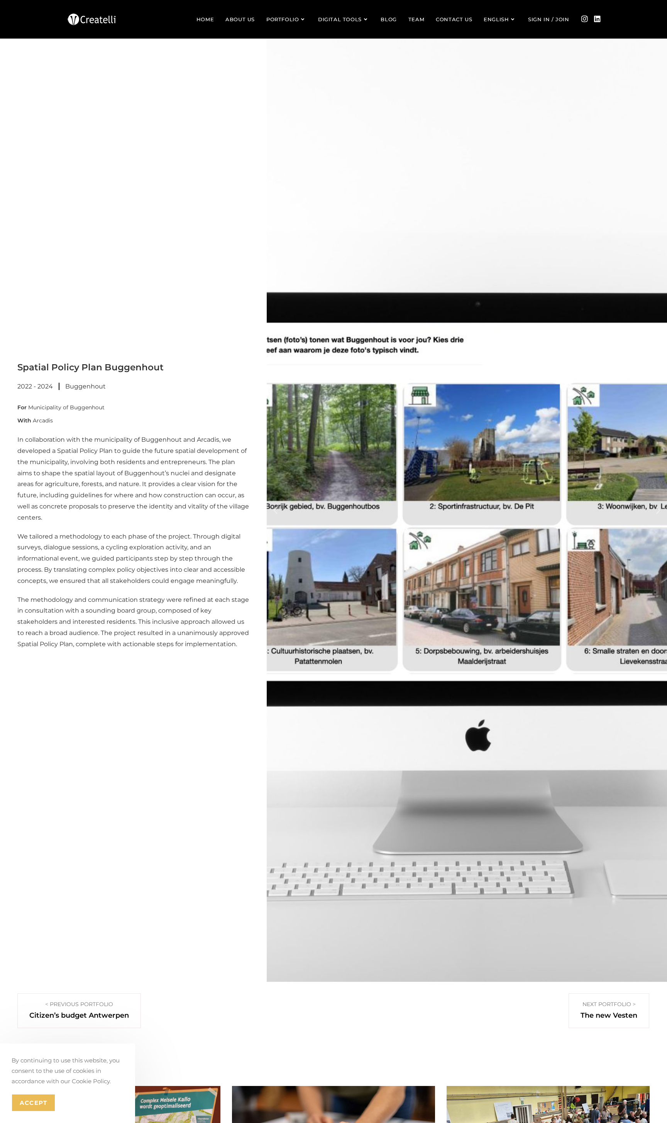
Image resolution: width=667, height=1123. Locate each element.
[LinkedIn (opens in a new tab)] (597, 19)
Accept (33, 1102)
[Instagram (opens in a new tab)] (584, 19)
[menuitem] (500, 19)
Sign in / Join (548, 19)
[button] (275, 510)
